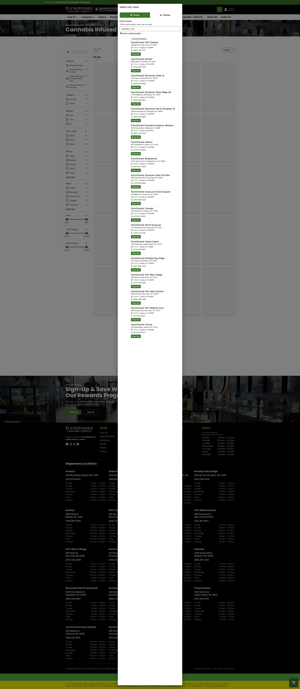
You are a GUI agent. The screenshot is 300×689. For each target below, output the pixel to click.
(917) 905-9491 (139, 249)
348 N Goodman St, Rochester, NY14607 (147, 111)
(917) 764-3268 (139, 283)
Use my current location (131, 33)
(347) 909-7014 (139, 266)
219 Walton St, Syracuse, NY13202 (144, 194)
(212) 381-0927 (139, 316)
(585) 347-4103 (139, 133)
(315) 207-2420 (139, 216)
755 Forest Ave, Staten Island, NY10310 (146, 244)
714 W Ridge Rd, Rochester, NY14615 (145, 95)
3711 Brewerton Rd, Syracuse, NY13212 (146, 227)
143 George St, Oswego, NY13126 (144, 211)
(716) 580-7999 (139, 67)
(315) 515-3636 (139, 150)
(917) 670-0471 (139, 332)
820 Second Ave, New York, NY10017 (145, 310)
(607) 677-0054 (139, 167)
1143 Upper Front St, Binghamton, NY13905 (148, 161)
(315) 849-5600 (139, 183)
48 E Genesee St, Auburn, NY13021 (145, 144)
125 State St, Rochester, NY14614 (144, 78)
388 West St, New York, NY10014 (144, 277)
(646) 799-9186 (139, 299)
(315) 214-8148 (139, 233)
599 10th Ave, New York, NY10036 (144, 294)
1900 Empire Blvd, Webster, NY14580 (145, 128)
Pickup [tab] (136, 15)
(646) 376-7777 (139, 50)
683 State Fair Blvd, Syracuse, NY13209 (147, 178)
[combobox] (148, 28)
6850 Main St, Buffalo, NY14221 (143, 61)
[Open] (179, 29)
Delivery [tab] (166, 15)
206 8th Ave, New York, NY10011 (144, 45)
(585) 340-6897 (139, 117)
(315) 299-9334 (139, 200)
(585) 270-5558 (139, 84)
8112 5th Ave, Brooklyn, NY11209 (144, 261)
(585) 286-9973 (139, 100)
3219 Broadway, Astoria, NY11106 (144, 327)
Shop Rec (136, 54)
